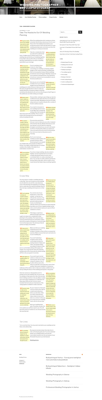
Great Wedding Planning (30, 17)
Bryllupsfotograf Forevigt (66, 62)
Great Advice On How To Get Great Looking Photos (71, 54)
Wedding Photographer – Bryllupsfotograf (40, 6)
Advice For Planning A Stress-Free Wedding (69, 51)
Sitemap (61, 17)
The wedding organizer (66, 72)
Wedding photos (34, 340)
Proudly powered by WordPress (26, 396)
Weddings (48, 354)
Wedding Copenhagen (66, 69)
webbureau (21, 363)
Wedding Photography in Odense (57, 374)
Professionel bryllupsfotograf (67, 84)
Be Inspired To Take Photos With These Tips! (70, 44)
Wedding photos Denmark (67, 64)
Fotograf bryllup (53, 17)
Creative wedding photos (66, 81)
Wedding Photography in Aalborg (57, 381)
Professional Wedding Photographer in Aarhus (62, 387)
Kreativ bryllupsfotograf (66, 79)
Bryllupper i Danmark (66, 77)
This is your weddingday (66, 67)
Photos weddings (43, 17)
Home (20, 17)
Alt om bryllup (64, 74)
